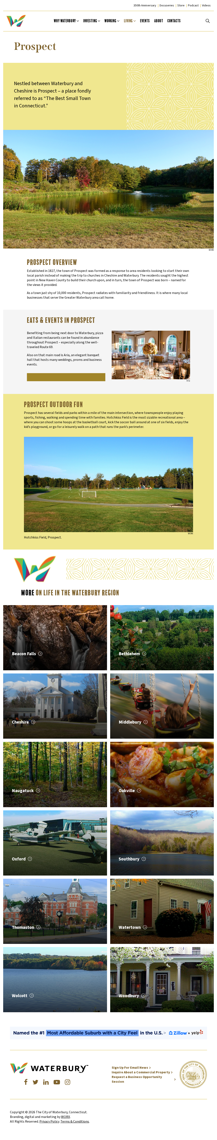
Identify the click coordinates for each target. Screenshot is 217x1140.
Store (181, 5)
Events (145, 20)
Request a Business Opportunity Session (137, 1079)
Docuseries (167, 5)
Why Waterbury (65, 20)
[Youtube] (57, 1082)
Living (128, 20)
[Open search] (207, 20)
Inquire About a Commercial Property (141, 1072)
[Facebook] (26, 1082)
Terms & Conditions (74, 1121)
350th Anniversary (145, 5)
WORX (65, 1117)
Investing (90, 20)
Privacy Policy (49, 1121)
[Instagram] (67, 1082)
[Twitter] (35, 1082)
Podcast (193, 5)
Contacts (174, 20)
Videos (206, 5)
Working (110, 20)
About (158, 20)
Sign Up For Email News (130, 1067)
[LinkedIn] (46, 1082)
